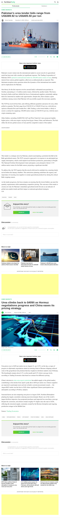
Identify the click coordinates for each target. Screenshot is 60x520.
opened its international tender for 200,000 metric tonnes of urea (31, 78)
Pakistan (4, 197)
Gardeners (44, 6)
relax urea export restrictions (22, 380)
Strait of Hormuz (35, 417)
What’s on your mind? (8, 234)
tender (10, 197)
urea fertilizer (49, 417)
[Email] (57, 57)
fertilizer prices (11, 417)
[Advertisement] (30, 140)
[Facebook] (48, 57)
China (3, 417)
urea (15, 197)
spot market (25, 417)
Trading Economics (13, 411)
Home (3, 9)
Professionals (15, 6)
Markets (9, 9)
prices (18, 417)
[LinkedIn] (54, 57)
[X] (51, 57)
